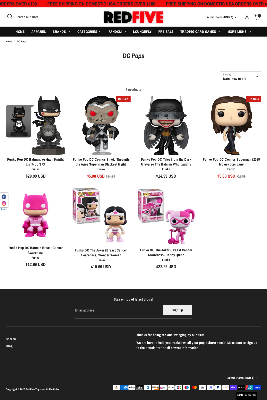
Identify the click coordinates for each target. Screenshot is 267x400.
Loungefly (142, 31)
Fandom (116, 31)
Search (11, 338)
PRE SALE (166, 31)
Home (20, 31)
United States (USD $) (219, 17)
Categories (87, 31)
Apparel (38, 31)
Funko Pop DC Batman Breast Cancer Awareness (35, 250)
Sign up (177, 310)
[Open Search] (10, 16)
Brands (60, 31)
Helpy (4, 209)
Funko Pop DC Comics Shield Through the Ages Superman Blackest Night (101, 162)
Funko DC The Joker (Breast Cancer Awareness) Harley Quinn (166, 252)
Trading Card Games (198, 31)
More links (237, 31)
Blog (9, 346)
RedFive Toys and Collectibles (42, 389)
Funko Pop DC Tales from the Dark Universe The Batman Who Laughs (166, 162)
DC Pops (22, 41)
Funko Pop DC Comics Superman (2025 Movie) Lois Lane (231, 162)
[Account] (247, 17)
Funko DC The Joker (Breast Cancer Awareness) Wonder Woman (101, 253)
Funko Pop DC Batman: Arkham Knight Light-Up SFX (35, 162)
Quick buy (36, 148)
